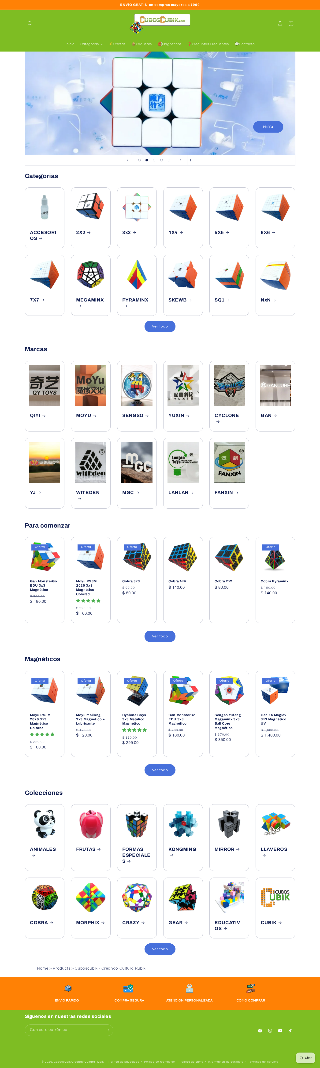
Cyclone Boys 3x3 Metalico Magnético (134, 719)
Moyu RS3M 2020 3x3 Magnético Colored (86, 587)
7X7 (34, 300)
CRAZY (130, 922)
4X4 (173, 232)
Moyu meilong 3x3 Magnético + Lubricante (90, 719)
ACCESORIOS (43, 235)
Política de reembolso (159, 1062)
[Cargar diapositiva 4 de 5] (161, 160)
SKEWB (177, 300)
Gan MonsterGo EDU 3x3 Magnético (43, 585)
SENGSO (133, 415)
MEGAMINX (90, 300)
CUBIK (268, 922)
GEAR (175, 922)
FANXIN (224, 492)
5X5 (219, 232)
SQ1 (220, 300)
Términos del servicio (263, 1062)
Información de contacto (226, 1062)
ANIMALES (43, 849)
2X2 (81, 232)
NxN (266, 300)
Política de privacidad (123, 1062)
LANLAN (178, 492)
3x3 (126, 232)
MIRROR (224, 849)
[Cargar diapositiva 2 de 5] (147, 160)
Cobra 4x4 (177, 581)
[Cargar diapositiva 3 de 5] (154, 160)
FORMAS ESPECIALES (136, 855)
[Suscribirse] (107, 1030)
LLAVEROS (274, 849)
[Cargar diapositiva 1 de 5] (139, 160)
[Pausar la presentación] (192, 160)
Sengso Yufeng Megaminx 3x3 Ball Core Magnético (228, 721)
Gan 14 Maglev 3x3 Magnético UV (274, 719)
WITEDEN (88, 492)
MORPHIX (88, 922)
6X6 (265, 232)
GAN (266, 415)
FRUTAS (86, 849)
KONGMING (182, 849)
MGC (128, 492)
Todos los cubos (260, 127)
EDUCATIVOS (227, 925)
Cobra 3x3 (131, 581)
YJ (33, 492)
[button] (30, 23)
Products (61, 968)
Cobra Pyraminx (274, 581)
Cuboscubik (62, 1061)
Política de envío (191, 1062)
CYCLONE (227, 415)
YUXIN (176, 415)
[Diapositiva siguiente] (180, 160)
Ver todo (160, 326)
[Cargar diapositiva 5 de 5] (169, 160)
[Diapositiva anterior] (128, 160)
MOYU (83, 415)
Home (42, 968)
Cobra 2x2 (223, 581)
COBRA (39, 922)
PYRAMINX (135, 300)
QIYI (35, 415)
